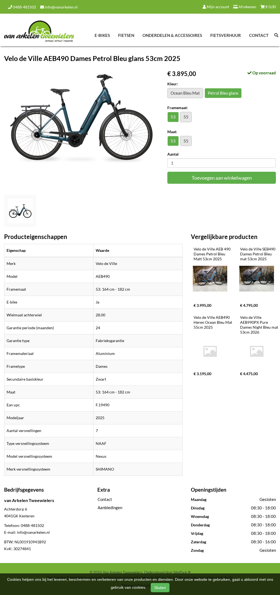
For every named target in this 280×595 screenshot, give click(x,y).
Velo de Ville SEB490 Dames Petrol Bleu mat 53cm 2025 (258, 254)
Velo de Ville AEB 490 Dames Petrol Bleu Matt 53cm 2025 (212, 254)
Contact (259, 35)
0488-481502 (24, 7)
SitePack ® (182, 572)
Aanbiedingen (110, 507)
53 (173, 116)
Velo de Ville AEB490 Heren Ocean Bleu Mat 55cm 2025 (213, 322)
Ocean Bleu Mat (185, 93)
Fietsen (126, 35)
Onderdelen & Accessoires (172, 35)
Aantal (173, 154)
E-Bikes (102, 35)
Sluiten (160, 587)
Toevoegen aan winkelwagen (222, 178)
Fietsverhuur (225, 35)
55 (185, 116)
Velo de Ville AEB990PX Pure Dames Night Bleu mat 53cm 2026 (259, 324)
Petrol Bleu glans (223, 93)
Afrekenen (247, 6)
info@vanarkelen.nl (61, 7)
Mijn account (217, 6)
